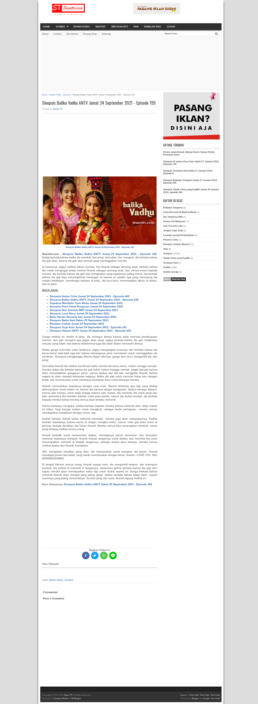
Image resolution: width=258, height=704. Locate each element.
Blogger (195, 698)
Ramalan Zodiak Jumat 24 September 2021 (77, 323)
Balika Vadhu (55, 95)
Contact (57, 33)
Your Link (194, 695)
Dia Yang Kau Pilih (173, 217)
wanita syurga (170, 272)
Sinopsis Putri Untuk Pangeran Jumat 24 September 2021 (86, 306)
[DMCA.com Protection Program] (174, 280)
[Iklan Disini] (156, 13)
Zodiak (171, 26)
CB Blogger (76, 698)
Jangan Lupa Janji (173, 230)
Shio (165, 249)
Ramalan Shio (152, 26)
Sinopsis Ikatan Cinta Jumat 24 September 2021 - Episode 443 (89, 296)
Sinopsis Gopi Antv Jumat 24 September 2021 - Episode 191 (88, 327)
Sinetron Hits (119, 26)
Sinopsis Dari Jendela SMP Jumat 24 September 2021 (84, 310)
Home (46, 26)
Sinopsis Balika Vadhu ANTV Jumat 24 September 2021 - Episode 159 (99, 102)
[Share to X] (95, 555)
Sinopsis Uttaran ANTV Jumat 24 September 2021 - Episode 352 (90, 330)
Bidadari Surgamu (173, 207)
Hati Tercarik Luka (173, 226)
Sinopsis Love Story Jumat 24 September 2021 (80, 313)
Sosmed (60, 26)
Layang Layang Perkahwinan (178, 235)
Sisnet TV (58, 109)
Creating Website (60, 698)
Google (206, 698)
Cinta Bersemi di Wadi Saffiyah (179, 212)
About (45, 33)
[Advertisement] (131, 63)
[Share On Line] (113, 555)
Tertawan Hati (170, 262)
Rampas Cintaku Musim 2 (177, 244)
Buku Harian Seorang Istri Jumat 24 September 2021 (83, 316)
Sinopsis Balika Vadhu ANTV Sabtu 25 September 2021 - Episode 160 (108, 484)
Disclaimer (72, 33)
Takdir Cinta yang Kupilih (176, 258)
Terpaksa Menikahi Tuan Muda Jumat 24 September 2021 (86, 303)
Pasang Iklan (90, 33)
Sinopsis (100, 26)
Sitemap (106, 33)
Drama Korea (81, 26)
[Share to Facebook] (86, 555)
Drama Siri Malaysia (174, 221)
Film (136, 26)
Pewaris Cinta (170, 239)
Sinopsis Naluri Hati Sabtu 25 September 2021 (79, 320)
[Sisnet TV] (68, 12)
